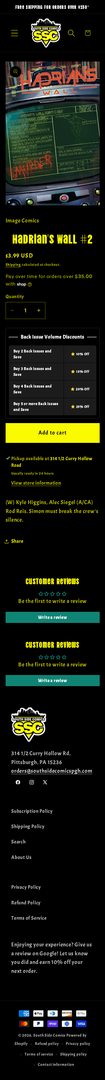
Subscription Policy (32, 811)
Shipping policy (73, 1054)
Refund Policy (26, 903)
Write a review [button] (52, 617)
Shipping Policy (28, 826)
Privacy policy (78, 1043)
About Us (21, 857)
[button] (14, 33)
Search (18, 842)
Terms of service (39, 1054)
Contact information (56, 1064)
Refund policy (47, 1043)
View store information (36, 483)
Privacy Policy (26, 887)
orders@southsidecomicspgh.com (51, 770)
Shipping (13, 264)
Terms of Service (28, 918)
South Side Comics (49, 1035)
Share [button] (17, 541)
